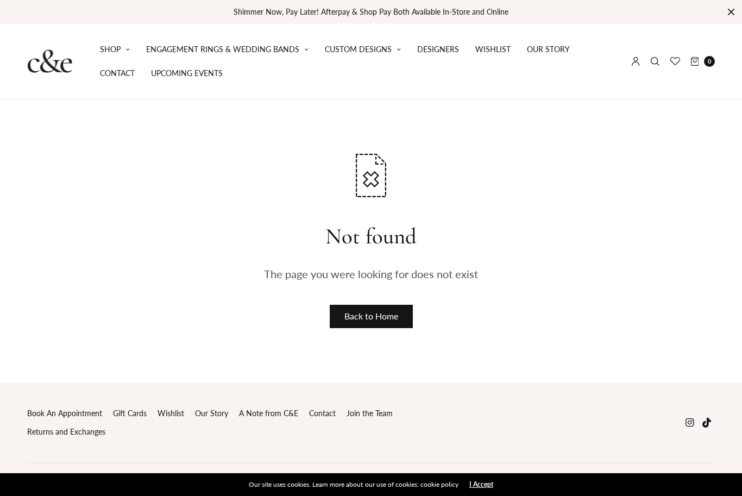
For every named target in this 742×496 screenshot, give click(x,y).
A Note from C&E (268, 413)
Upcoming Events (187, 73)
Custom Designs (358, 49)
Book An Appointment (64, 413)
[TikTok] (707, 422)
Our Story (548, 49)
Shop (110, 49)
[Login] (636, 61)
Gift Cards (130, 413)
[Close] (731, 12)
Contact (117, 73)
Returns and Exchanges (66, 431)
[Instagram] (690, 422)
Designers (438, 49)
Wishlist (493, 49)
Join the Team (370, 413)
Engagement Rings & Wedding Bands (222, 49)
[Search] (655, 61)
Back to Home (371, 316)
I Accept (481, 484)
